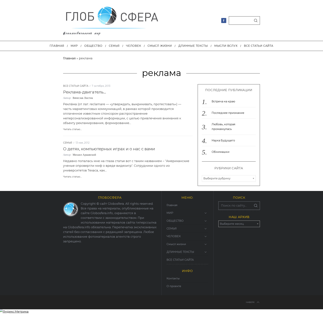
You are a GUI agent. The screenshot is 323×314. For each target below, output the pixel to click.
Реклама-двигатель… (84, 92)
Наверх (250, 302)
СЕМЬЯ (67, 142)
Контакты (173, 278)
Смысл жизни (176, 244)
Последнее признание (228, 112)
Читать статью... (72, 129)
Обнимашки (220, 151)
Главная (69, 58)
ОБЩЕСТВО (175, 220)
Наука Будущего (223, 140)
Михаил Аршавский (84, 154)
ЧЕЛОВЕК (174, 236)
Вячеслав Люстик (83, 98)
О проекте (174, 286)
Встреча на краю (223, 101)
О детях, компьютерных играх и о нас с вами (109, 148)
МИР (170, 212)
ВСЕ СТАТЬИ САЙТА (75, 85)
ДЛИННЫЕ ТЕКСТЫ (180, 251)
